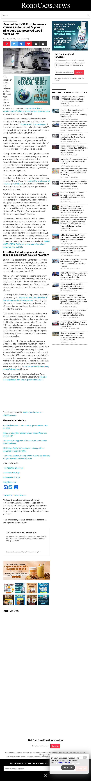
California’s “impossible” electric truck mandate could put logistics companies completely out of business (73, 238)
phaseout (25, 511)
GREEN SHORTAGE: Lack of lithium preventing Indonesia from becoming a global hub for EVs (73, 313)
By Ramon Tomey (74, 106)
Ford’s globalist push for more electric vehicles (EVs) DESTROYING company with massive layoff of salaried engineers (74, 149)
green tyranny (39, 508)
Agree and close (68, 767)
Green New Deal (25, 508)
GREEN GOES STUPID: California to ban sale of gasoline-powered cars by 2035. (26, 244)
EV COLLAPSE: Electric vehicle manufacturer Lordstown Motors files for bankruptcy (72, 137)
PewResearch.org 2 (11, 477)
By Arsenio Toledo (74, 130)
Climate (18, 503)
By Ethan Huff (73, 155)
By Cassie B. (72, 244)
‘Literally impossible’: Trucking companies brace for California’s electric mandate (72, 250)
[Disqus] (26, 643)
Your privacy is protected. (13, 552)
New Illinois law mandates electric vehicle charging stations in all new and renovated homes (73, 184)
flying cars (30, 506)
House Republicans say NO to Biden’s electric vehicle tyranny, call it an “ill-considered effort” (72, 286)
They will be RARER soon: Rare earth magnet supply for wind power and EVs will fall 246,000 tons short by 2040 (72, 336)
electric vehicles (18, 506)
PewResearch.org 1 (11, 473)
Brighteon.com (9, 482)
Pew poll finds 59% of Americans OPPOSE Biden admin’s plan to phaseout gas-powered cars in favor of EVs (72, 100)
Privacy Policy (64, 763)
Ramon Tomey (23, 39)
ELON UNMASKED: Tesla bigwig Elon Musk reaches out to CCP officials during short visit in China (73, 275)
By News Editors (74, 255)
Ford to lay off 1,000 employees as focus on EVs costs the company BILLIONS (73, 161)
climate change (29, 503)
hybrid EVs (8, 511)
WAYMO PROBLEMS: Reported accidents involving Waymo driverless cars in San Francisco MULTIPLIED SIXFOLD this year (72, 209)
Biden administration (26, 500)
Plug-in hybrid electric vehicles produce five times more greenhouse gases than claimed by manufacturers (73, 113)
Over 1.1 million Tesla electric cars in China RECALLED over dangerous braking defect (73, 324)
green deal (13, 508)
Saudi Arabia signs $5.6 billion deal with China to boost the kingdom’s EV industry (73, 172)
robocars (40, 511)
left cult (17, 511)
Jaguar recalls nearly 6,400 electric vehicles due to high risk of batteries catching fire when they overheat (73, 263)
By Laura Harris (73, 119)
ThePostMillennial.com (13, 468)
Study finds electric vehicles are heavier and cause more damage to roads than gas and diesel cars (73, 126)
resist (32, 511)
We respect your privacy (33, 756)
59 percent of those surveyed (33, 124)
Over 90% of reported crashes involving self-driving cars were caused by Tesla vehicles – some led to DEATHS (72, 196)
